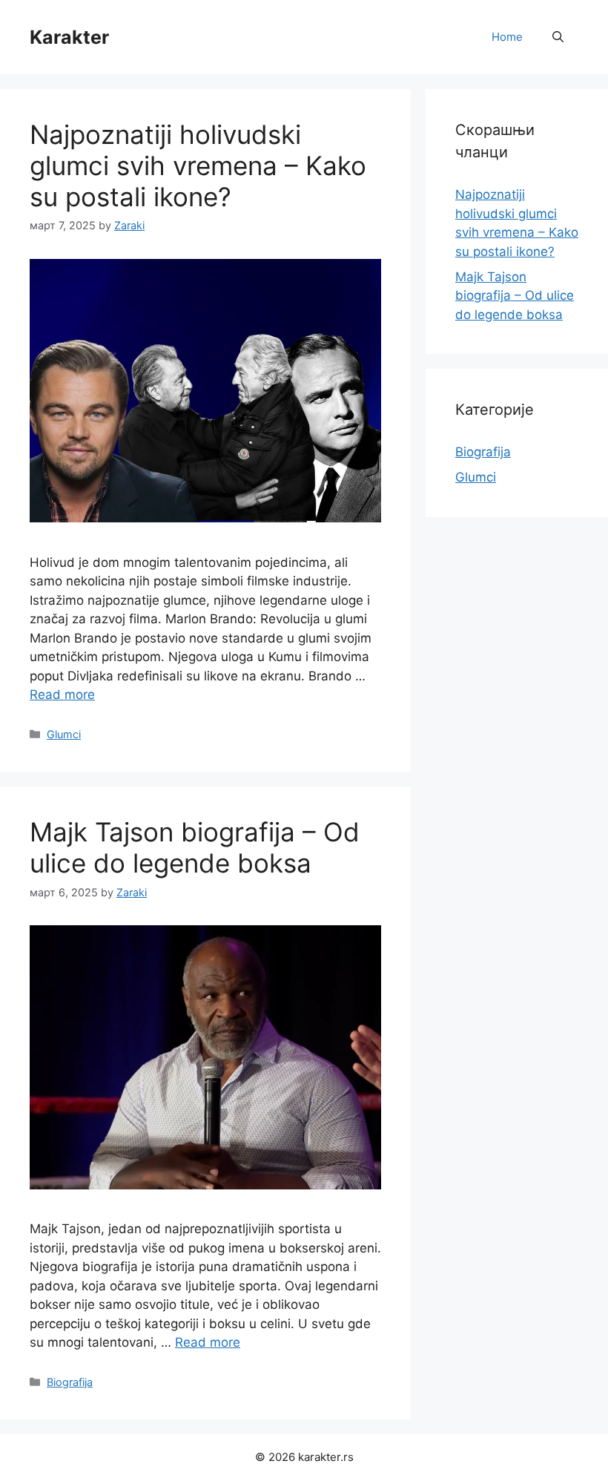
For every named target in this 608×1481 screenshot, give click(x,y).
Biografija (70, 1382)
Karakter (69, 37)
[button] (558, 37)
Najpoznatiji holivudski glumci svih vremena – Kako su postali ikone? (198, 165)
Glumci (64, 734)
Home (507, 37)
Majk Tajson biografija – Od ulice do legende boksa (195, 847)
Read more (62, 694)
